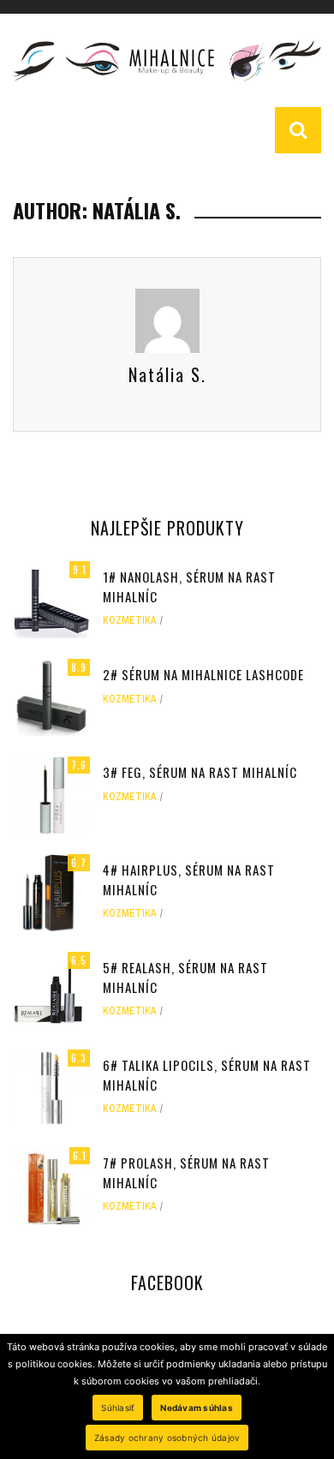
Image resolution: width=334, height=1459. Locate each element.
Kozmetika (130, 620)
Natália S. (167, 374)
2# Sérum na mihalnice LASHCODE (203, 674)
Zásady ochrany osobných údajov (167, 1437)
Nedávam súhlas (196, 1407)
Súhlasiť (117, 1407)
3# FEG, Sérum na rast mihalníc (200, 771)
